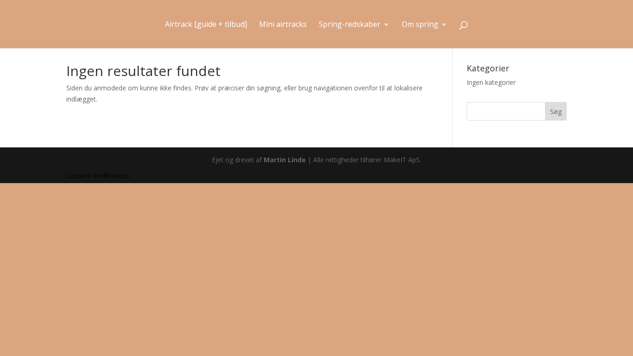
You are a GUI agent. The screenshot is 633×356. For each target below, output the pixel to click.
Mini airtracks (283, 25)
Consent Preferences (97, 175)
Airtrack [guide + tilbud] (206, 25)
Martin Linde (285, 159)
